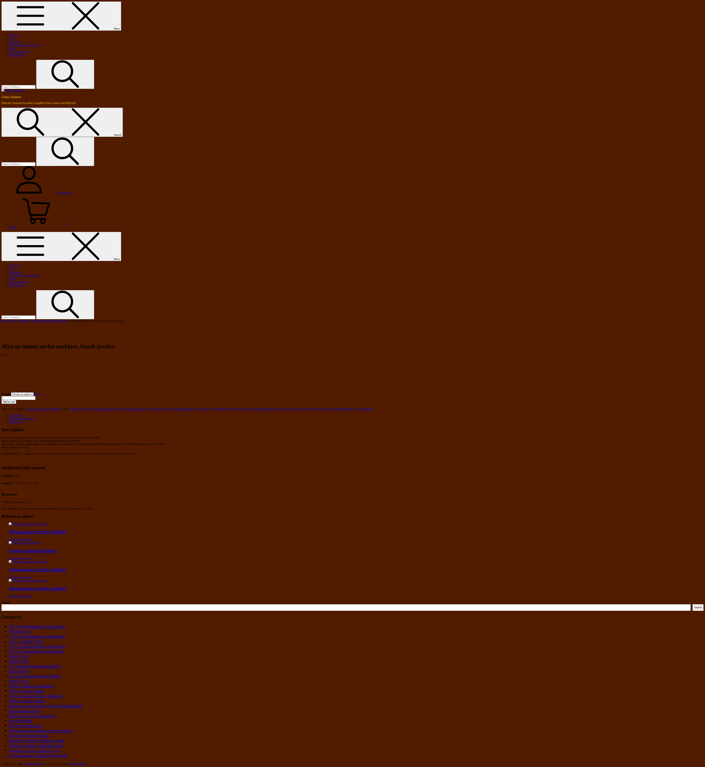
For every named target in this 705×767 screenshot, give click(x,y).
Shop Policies (17, 55)
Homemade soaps (24, 710)
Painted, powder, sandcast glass (37, 740)
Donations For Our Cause (24, 45)
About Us (14, 35)
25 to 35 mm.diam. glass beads (36, 651)
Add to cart (9, 401)
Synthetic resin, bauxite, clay (35, 750)
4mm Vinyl (19, 661)
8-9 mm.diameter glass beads (35, 675)
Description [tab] (15, 415)
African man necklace (106, 409)
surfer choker (300, 409)
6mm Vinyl (19, 671)
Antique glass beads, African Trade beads (45, 705)
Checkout (14, 41)
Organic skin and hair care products (40, 730)
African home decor (26, 690)
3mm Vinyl (19, 656)
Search (5, 602)
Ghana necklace (282, 409)
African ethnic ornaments (31, 685)
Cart (11, 38)
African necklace (182, 409)
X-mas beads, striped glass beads (38, 755)
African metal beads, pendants (36, 695)
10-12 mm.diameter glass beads (37, 626)
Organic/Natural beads (29, 735)
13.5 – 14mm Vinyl (26, 641)
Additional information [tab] (22, 418)
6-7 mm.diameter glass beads (35, 666)
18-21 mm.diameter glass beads (37, 646)
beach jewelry (202, 409)
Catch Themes (78, 763)
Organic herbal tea (25, 725)
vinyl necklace (364, 409)
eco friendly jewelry (222, 409)
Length (6, 394)
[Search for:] (18, 86)
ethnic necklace (263, 409)
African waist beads (26, 700)
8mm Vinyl (19, 680)
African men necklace (132, 409)
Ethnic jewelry (244, 409)
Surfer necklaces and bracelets (49, 320)
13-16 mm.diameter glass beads (37, 636)
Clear (37, 394)
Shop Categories (18, 51)
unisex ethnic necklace (341, 409)
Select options (24, 539)
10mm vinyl (19, 631)
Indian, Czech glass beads (32, 715)
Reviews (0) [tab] (16, 421)
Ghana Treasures (11, 96)
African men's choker (159, 409)
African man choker (80, 409)
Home (12, 48)
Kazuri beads (20, 720)
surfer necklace (318, 409)
